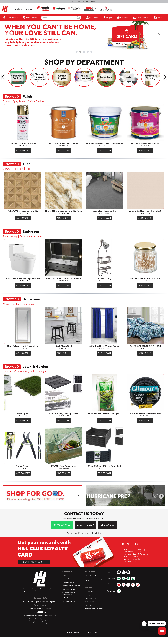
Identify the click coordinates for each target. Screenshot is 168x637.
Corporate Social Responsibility (68, 594)
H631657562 (104, 281)
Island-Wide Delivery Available (84, 2)
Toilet (5, 236)
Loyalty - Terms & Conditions (95, 595)
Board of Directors (69, 579)
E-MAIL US (108, 524)
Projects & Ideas (90, 575)
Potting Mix (43, 371)
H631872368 (23, 416)
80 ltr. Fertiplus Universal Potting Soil (104, 413)
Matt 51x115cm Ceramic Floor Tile (22, 211)
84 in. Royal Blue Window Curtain (104, 346)
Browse (10, 96)
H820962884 (23, 213)
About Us (65, 575)
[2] (80, 52)
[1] (76, 52)
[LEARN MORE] (42, 506)
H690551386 (104, 348)
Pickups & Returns (91, 598)
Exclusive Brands (68, 589)
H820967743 (64, 213)
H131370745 (23, 468)
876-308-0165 (63, 524)
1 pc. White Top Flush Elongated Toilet (23, 278)
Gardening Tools (26, 371)
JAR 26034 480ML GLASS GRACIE (145, 278)
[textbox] (59, 18)
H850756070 (23, 146)
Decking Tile (22, 413)
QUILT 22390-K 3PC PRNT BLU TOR (145, 346)
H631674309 (145, 281)
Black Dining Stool (63, 346)
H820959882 (145, 213)
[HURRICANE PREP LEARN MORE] (125, 505)
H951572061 (23, 281)
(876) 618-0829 (40, 605)
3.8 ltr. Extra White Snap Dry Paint (63, 143)
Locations (66, 605)
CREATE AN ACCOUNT (34, 562)
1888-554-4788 (35, 609)
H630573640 (145, 348)
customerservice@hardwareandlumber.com (40, 616)
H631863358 (64, 468)
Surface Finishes (36, 101)
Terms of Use (89, 602)
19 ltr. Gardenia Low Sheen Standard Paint (104, 143)
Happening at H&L (69, 601)
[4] (88, 52)
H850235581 (64, 146)
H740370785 (64, 281)
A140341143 (145, 416)
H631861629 (64, 416)
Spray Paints (19, 101)
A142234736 (104, 416)
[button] (159, 17)
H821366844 (104, 213)
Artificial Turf (9, 371)
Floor (28, 168)
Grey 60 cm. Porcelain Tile (104, 211)
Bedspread (29, 304)
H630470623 (23, 348)
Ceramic (7, 168)
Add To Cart (23, 150)
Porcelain (18, 168)
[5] (91, 52)
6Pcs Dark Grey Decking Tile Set (63, 413)
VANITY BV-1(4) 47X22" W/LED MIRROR (63, 278)
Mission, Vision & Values (71, 586)
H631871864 (104, 468)
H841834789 (145, 146)
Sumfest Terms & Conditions (95, 609)
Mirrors (6, 304)
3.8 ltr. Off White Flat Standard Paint (145, 143)
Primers (6, 101)
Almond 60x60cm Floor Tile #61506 (145, 211)
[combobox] (59, 18)
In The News (66, 598)
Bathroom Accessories (31, 236)
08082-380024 (38, 612)
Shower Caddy (104, 278)
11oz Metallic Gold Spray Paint (22, 143)
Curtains (17, 304)
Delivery (88, 605)
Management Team (69, 582)
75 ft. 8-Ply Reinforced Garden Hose (145, 413)
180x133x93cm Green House (63, 466)
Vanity (14, 236)
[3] (84, 52)
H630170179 (64, 348)
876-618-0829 (86, 524)
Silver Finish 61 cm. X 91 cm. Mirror (22, 346)
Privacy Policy (90, 591)
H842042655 (104, 146)
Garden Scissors (23, 466)
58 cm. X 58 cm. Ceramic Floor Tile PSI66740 (63, 211)
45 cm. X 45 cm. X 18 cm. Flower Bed (104, 466)
